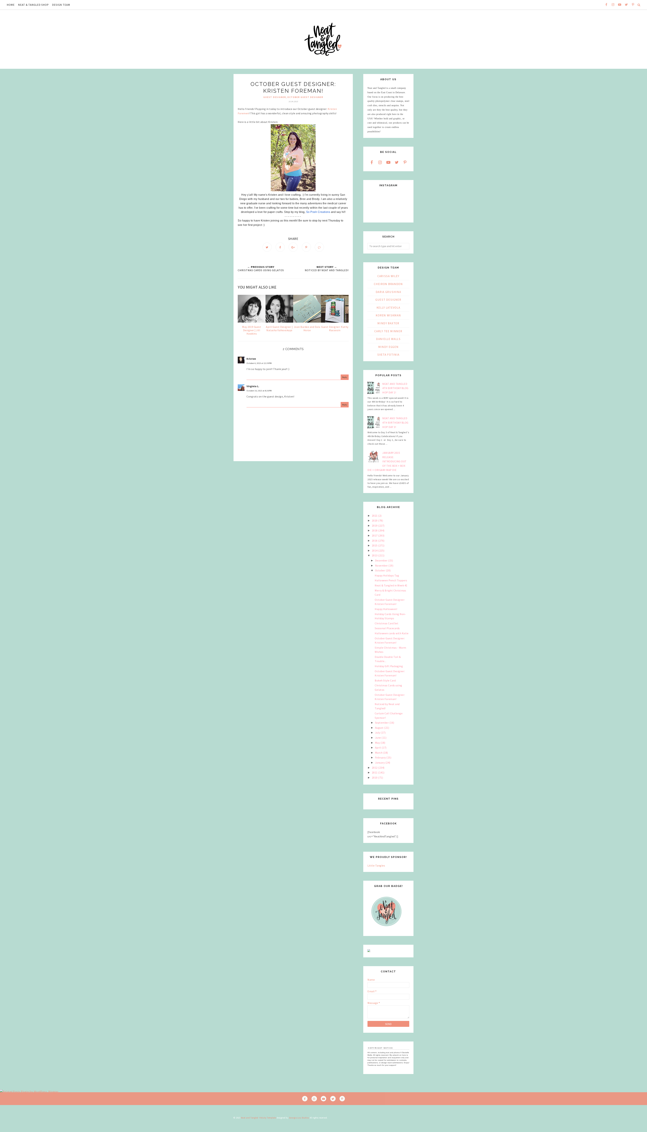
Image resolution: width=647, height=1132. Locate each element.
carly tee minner (388, 331)
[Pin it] (306, 247)
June (378, 737)
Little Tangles (376, 865)
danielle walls (388, 339)
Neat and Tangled (249, 1117)
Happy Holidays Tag (387, 575)
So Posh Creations (318, 212)
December (381, 560)
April (378, 747)
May (377, 742)
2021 (375, 515)
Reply (344, 377)
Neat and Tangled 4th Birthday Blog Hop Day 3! (395, 422)
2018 (375, 530)
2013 (375, 555)
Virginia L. (253, 386)
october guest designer (305, 97)
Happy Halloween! (386, 609)
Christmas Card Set (386, 623)
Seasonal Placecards (387, 628)
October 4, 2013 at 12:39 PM (259, 363)
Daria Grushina (388, 292)
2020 (375, 520)
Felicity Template (267, 1117)
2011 (375, 772)
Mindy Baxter (388, 323)
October (380, 570)
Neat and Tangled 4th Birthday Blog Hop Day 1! (395, 388)
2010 (375, 777)
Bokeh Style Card (385, 680)
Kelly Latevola (388, 307)
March (379, 752)
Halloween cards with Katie (391, 633)
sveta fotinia (388, 354)
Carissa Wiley (388, 276)
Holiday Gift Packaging (389, 666)
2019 (375, 525)
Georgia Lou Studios (299, 1117)
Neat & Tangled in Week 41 (391, 585)
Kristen (251, 358)
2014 (375, 550)
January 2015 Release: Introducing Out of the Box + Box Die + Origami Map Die (387, 461)
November (382, 565)
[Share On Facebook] (280, 247)
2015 (375, 545)
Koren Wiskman (388, 315)
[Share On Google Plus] (293, 247)
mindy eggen (388, 347)
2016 (375, 540)
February (381, 757)
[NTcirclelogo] (386, 929)
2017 (375, 535)
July (378, 732)
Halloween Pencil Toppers (391, 580)
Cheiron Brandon (388, 284)
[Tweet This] (267, 247)
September (382, 722)
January (380, 762)
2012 (375, 767)
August (379, 727)
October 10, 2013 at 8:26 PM (259, 390)
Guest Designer (274, 97)
